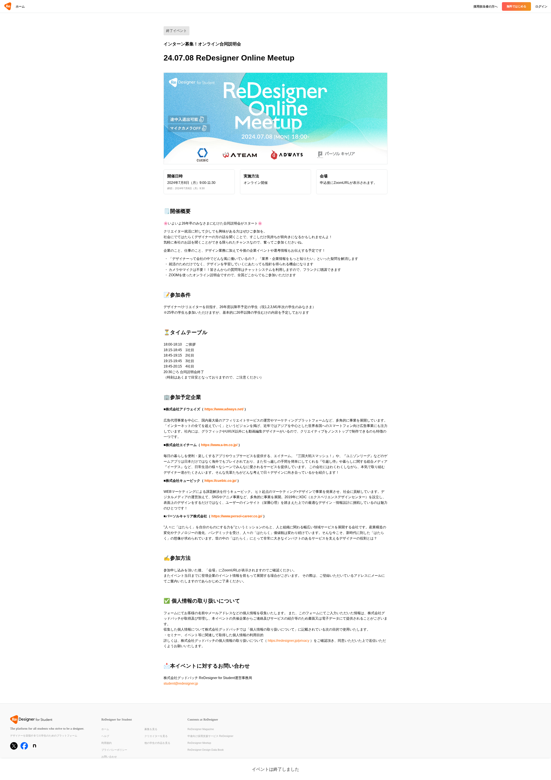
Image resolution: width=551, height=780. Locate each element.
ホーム (20, 6)
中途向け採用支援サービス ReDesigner (210, 736)
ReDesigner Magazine (200, 729)
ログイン (541, 6)
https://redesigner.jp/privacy (288, 640)
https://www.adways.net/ (223, 409)
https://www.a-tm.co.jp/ (219, 445)
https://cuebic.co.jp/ (220, 480)
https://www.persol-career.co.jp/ (236, 516)
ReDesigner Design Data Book (205, 749)
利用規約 (106, 742)
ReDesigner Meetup (199, 742)
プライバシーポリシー (114, 749)
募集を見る (150, 729)
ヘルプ (105, 736)
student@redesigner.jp (181, 683)
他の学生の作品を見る (157, 742)
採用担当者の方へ (486, 6)
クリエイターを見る (156, 736)
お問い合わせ (109, 756)
